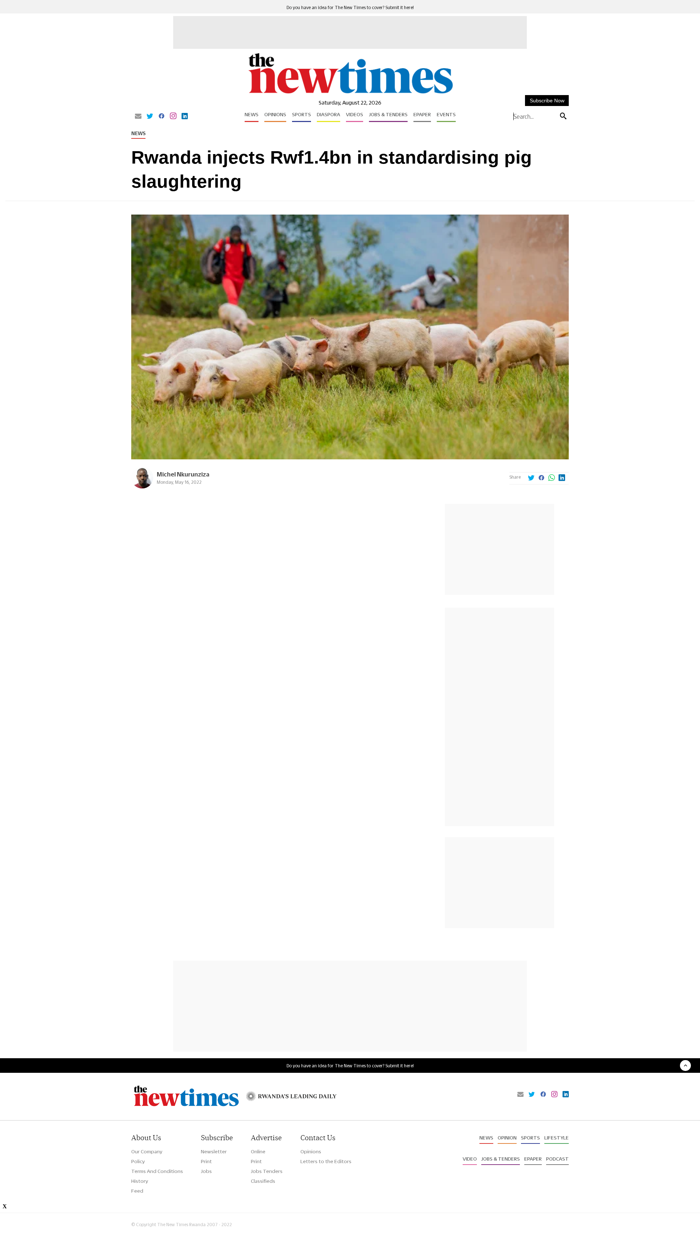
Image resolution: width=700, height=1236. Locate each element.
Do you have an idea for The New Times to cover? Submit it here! (350, 7)
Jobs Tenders (267, 1171)
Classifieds (263, 1181)
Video (470, 1159)
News (251, 114)
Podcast (557, 1159)
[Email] (138, 116)
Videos (354, 114)
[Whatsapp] (551, 478)
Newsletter (214, 1151)
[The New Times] (350, 94)
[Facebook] (161, 116)
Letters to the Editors (325, 1161)
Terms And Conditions (157, 1171)
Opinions (275, 114)
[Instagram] (173, 116)
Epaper (422, 114)
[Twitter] (150, 116)
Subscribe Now (547, 100)
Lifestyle (556, 1138)
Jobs (206, 1171)
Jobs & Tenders (388, 114)
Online (258, 1151)
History (139, 1181)
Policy (138, 1161)
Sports (301, 114)
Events (446, 114)
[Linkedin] (185, 116)
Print (206, 1161)
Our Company (146, 1151)
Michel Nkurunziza (183, 474)
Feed (137, 1191)
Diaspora (328, 114)
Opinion (507, 1138)
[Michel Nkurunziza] (142, 486)
